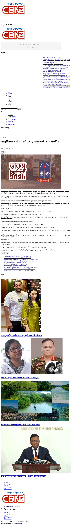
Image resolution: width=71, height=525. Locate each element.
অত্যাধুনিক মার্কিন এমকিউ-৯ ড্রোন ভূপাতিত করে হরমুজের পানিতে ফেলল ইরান (21, 267)
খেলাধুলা (9, 97)
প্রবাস (9, 100)
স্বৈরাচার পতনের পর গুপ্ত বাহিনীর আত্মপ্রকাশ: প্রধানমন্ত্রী (50, 78)
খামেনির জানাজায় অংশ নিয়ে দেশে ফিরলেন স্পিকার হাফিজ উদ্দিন (52, 87)
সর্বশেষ (2, 253)
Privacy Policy (12, 124)
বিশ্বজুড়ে (10, 103)
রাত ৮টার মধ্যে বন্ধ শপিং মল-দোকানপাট (47, 71)
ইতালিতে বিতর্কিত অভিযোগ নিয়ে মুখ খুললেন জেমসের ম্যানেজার (52, 65)
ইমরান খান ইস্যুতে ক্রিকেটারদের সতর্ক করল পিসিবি (15, 265)
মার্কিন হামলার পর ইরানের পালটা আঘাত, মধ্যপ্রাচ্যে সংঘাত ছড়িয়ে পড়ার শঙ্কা (21, 259)
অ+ (2, 151)
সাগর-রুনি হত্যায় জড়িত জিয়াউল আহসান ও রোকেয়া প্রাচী (20, 378)
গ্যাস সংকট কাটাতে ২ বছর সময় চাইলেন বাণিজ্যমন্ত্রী (49, 68)
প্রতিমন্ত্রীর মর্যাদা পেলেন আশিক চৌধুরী (46, 57)
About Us (10, 115)
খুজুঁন (19, 109)
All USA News (12, 118)
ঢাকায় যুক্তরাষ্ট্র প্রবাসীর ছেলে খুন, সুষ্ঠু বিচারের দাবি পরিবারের (17, 256)
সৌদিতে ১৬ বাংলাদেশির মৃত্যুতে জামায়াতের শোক (48, 73)
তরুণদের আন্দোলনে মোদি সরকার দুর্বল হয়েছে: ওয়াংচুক (49, 75)
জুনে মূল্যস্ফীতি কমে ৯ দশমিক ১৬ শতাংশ (47, 84)
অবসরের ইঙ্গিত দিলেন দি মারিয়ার (45, 62)
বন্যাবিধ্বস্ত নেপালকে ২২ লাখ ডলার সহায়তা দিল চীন (15, 264)
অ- (5, 151)
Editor (9, 122)
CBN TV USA (12, 119)
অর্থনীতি (9, 95)
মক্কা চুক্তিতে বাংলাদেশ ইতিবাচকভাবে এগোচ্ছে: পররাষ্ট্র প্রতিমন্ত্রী (23, 476)
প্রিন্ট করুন (4, 153)
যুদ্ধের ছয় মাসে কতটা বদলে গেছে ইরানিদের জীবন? (15, 262)
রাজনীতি (9, 104)
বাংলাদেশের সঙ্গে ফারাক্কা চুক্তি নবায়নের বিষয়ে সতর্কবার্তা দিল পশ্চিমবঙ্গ (19, 269)
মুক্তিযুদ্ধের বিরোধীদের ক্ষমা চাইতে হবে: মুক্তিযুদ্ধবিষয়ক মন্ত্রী (51, 79)
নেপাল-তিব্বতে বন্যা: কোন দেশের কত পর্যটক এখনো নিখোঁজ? (17, 258)
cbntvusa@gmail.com (14, 506)
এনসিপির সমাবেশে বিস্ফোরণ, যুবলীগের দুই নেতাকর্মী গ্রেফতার (51, 86)
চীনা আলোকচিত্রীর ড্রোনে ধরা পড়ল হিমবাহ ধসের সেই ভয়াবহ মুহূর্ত (18, 261)
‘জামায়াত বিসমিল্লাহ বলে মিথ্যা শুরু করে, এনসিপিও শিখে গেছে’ (52, 59)
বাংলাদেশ (10, 101)
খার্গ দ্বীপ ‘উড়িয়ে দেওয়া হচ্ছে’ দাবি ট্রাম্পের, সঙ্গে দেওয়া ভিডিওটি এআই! (20, 270)
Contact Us (11, 121)
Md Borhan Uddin (19, 523)
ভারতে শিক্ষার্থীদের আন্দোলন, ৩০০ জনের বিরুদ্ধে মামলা (50, 70)
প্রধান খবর (10, 92)
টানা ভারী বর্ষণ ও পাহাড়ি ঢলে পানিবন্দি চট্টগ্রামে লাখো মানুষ (50, 82)
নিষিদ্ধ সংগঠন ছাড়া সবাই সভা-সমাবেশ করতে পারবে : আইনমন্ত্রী (52, 61)
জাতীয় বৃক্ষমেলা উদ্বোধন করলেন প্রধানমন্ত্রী (47, 81)
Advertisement (12, 116)
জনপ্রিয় (7, 253)
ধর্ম (8, 98)
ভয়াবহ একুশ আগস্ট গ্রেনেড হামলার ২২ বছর (48, 64)
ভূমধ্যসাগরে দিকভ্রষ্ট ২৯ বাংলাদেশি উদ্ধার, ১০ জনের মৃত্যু (51, 67)
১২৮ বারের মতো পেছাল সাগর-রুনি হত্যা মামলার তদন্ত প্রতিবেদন (52, 76)
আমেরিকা (10, 93)
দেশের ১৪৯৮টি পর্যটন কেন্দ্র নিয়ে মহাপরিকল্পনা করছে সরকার (20, 424)
